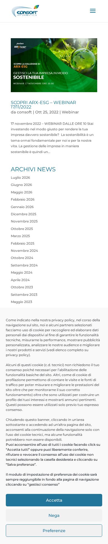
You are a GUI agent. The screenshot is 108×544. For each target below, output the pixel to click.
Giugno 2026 (21, 185)
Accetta (54, 500)
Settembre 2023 (24, 294)
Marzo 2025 (20, 236)
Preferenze (54, 530)
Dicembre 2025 (23, 214)
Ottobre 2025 (22, 229)
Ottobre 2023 (22, 287)
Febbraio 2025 (22, 243)
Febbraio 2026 (22, 199)
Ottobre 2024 (22, 258)
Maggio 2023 (21, 302)
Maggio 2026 (21, 192)
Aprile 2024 (20, 280)
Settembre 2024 (24, 265)
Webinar (70, 112)
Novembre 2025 (24, 221)
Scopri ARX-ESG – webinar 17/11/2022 (43, 105)
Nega (54, 515)
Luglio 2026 (20, 177)
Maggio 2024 (21, 272)
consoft (24, 112)
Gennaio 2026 (22, 207)
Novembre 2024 (24, 250)
